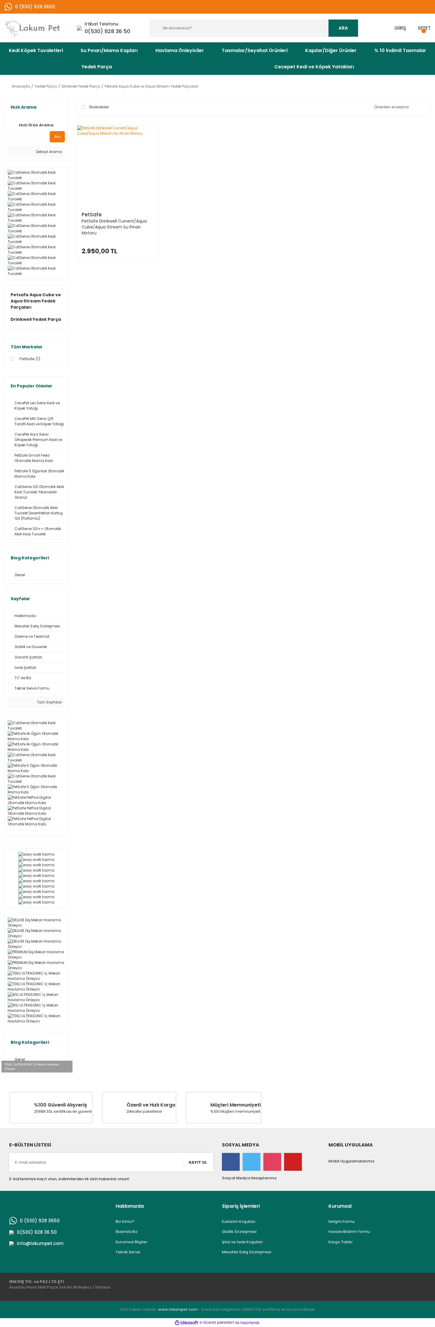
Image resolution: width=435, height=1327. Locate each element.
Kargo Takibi (340, 1242)
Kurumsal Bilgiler (131, 1242)
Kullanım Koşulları (238, 1221)
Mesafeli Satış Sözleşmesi (246, 1252)
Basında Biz (127, 1231)
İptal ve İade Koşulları (242, 1242)
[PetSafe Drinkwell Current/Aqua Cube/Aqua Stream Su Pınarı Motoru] (117, 166)
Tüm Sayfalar (49, 702)
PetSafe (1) (30, 359)
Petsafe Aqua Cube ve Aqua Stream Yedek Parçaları (151, 86)
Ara (57, 136)
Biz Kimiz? (125, 1221)
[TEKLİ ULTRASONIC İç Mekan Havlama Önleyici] (36, 976)
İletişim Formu (341, 1221)
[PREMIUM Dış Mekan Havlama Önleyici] (36, 954)
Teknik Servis (128, 1252)
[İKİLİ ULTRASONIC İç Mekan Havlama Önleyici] (36, 997)
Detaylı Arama (48, 151)
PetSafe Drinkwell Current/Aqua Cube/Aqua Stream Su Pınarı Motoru (114, 227)
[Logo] (36, 28)
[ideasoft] (186, 1323)
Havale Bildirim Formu (349, 1231)
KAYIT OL (198, 1162)
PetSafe (92, 214)
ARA (343, 28)
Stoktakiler (99, 107)
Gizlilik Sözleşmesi (239, 1231)
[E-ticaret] (216, 1322)
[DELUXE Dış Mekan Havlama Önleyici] (36, 922)
